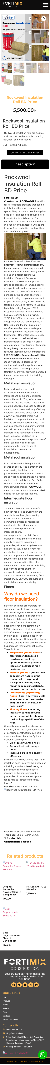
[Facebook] (13, 984)
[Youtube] (25, 984)
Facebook (25, 841)
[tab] (25, 164)
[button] (43, 18)
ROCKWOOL (14, 355)
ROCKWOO (34, 487)
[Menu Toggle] (46, 5)
